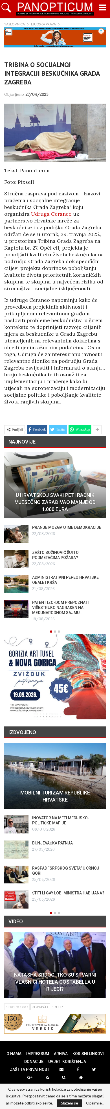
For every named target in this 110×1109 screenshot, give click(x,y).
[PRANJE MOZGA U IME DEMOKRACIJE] (16, 534)
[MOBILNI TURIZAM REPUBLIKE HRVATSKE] (55, 776)
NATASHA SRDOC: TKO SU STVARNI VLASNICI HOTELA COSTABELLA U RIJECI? (55, 982)
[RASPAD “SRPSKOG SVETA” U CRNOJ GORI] (16, 875)
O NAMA (13, 1053)
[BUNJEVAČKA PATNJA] (16, 850)
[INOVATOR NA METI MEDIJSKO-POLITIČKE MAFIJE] (16, 824)
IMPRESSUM (37, 1053)
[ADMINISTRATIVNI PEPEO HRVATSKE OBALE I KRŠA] (16, 584)
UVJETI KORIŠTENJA (67, 1061)
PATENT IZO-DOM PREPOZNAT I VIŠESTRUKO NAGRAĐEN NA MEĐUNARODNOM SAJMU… (60, 607)
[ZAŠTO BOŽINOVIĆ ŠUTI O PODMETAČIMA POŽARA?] (16, 559)
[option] (55, 537)
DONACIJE (33, 1061)
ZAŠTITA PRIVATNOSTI (30, 1069)
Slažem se (69, 1103)
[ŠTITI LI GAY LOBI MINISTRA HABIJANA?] (16, 899)
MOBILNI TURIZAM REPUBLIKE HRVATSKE (55, 796)
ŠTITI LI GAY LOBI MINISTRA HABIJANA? (68, 893)
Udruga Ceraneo (51, 214)
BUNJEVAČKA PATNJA (52, 843)
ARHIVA (61, 1053)
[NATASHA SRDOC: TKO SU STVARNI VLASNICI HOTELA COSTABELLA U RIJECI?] (55, 965)
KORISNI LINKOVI (88, 1053)
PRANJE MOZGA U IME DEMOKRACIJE (66, 527)
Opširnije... (95, 1103)
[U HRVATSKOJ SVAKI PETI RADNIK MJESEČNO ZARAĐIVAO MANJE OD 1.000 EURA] (55, 485)
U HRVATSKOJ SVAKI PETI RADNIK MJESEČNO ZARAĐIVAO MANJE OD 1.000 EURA (55, 502)
